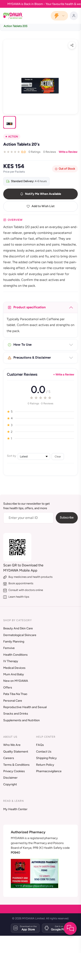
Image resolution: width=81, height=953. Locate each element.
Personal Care (12, 701)
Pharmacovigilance (49, 771)
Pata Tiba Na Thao (15, 694)
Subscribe (67, 517)
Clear (58, 456)
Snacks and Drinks (15, 713)
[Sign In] (74, 15)
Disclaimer (10, 778)
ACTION (13, 136)
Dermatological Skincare (19, 635)
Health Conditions (15, 655)
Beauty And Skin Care (18, 628)
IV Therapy (10, 661)
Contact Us (43, 751)
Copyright (10, 784)
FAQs (40, 745)
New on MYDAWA (15, 681)
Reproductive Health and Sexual (25, 707)
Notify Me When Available (43, 194)
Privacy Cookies (14, 771)
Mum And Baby (13, 674)
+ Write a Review (63, 374)
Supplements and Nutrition (21, 720)
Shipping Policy (46, 758)
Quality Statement (15, 751)
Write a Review (68, 151)
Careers (8, 758)
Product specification (29, 307)
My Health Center (15, 809)
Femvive (9, 648)
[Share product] (72, 45)
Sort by (11, 455)
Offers (7, 687)
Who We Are (12, 745)
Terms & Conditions (16, 765)
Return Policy (45, 765)
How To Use (22, 345)
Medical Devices (14, 668)
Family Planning (13, 641)
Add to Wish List (43, 206)
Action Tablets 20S (15, 26)
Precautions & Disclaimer (32, 357)
